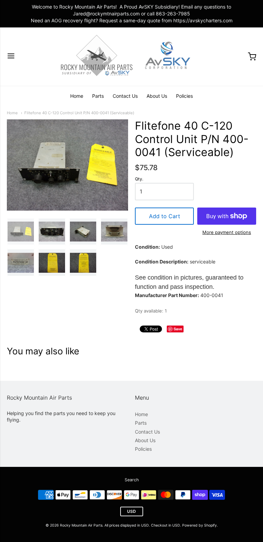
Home (76, 96)
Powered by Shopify (199, 525)
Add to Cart (164, 216)
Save (178, 328)
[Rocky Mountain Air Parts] (131, 56)
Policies (184, 96)
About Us (157, 96)
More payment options (226, 232)
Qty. (139, 179)
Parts (98, 96)
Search (132, 479)
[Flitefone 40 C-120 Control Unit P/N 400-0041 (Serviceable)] (21, 232)
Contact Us (125, 96)
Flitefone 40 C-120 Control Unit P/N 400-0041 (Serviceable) (79, 112)
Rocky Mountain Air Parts (81, 525)
